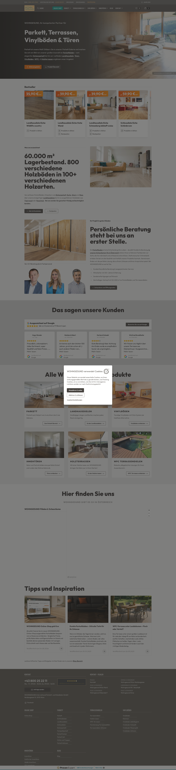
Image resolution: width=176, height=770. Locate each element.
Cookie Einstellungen (74, 400)
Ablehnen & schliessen (76, 395)
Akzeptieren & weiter (75, 390)
